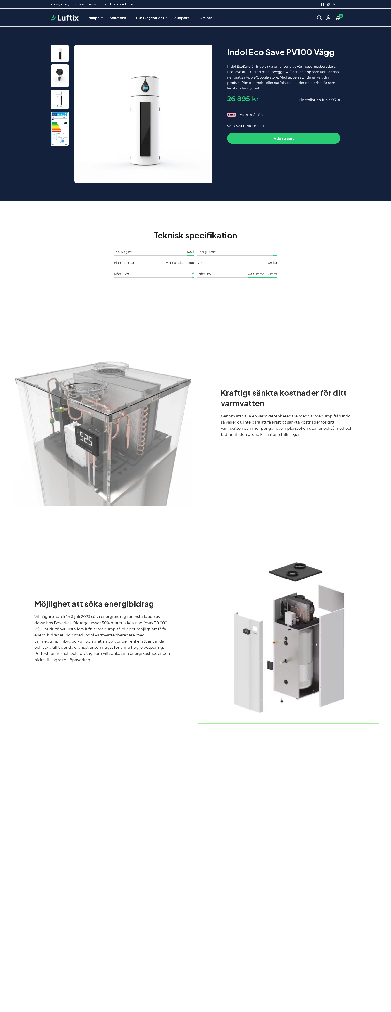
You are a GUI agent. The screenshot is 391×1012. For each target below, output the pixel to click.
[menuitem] (61, 4)
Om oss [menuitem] (205, 17)
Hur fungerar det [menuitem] (150, 17)
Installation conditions (118, 4)
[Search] (319, 18)
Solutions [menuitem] (118, 17)
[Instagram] (328, 4)
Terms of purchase (86, 4)
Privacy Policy (60, 4)
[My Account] (328, 18)
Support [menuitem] (181, 17)
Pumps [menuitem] (93, 17)
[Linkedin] (334, 4)
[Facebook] (322, 4)
